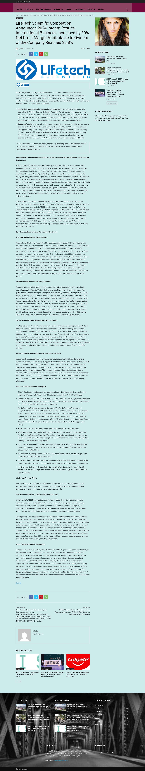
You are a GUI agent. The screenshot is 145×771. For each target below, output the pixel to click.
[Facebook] (31, 54)
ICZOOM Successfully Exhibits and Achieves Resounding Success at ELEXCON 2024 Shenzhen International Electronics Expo (72, 612)
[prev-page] (17, 681)
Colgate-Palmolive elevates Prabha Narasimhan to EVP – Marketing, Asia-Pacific (77, 674)
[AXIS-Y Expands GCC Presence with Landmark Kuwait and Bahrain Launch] (27, 662)
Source (18, 583)
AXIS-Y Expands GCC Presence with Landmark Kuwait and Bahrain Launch (27, 674)
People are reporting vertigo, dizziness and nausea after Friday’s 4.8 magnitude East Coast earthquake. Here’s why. (111, 118)
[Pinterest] (41, 54)
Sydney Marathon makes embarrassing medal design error (116, 59)
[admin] (17, 49)
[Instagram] (102, 752)
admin (22, 48)
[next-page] (20, 681)
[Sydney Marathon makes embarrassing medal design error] (100, 59)
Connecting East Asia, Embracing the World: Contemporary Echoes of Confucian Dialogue (52, 674)
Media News (24, 15)
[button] (126, 9)
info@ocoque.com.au (61, 760)
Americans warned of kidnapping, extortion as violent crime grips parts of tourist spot (117, 70)
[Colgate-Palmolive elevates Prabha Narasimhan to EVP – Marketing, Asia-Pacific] (78, 662)
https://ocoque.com (38, 634)
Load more (111, 103)
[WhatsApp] (46, 54)
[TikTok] (107, 752)
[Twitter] (36, 54)
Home (18, 15)
